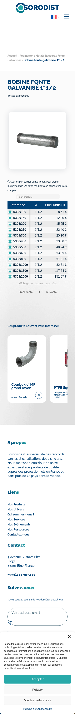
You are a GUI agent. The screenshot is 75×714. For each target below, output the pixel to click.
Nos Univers (16, 509)
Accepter (38, 679)
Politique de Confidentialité (37, 709)
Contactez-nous (18, 534)
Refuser (37, 689)
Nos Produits (16, 504)
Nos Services (16, 519)
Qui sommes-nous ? (21, 514)
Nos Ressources (18, 529)
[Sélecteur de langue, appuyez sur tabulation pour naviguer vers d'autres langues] (54, 17)
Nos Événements (19, 524)
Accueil (12, 55)
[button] (69, 636)
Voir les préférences (37, 700)
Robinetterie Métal (31, 55)
